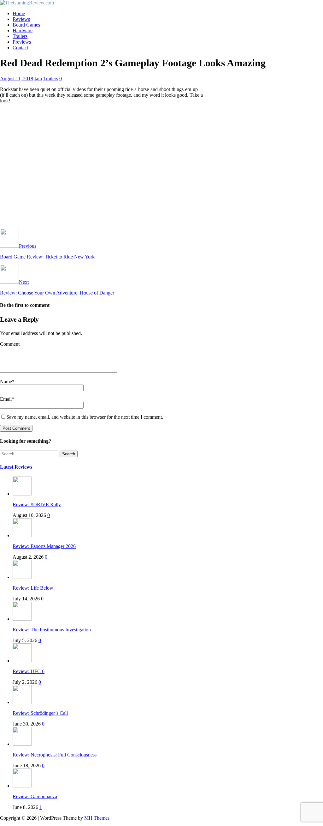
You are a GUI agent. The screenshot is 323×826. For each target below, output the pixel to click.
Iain (38, 78)
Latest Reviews (16, 467)
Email (6, 399)
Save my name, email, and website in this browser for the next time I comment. (84, 417)
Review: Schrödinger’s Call (40, 713)
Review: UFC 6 (28, 671)
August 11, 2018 (16, 78)
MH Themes (96, 818)
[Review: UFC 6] (22, 660)
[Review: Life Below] (22, 577)
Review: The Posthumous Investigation (52, 629)
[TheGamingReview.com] (27, 2)
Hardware (22, 30)
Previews (22, 42)
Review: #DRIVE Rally (37, 504)
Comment (10, 344)
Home (19, 13)
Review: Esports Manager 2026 (44, 546)
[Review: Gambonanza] (22, 785)
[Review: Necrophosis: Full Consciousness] (22, 744)
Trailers (20, 36)
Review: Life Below (33, 588)
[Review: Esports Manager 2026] (22, 535)
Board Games (26, 24)
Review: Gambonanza (35, 796)
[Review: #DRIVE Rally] (22, 493)
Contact (20, 47)
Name (6, 381)
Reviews (21, 19)
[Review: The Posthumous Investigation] (22, 619)
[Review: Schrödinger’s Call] (22, 702)
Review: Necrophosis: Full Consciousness (55, 754)
